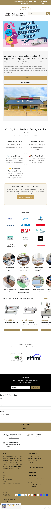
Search (4, 477)
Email (1, 405)
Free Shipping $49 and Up (34, 458)
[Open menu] (3, 13)
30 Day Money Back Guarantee (35, 467)
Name (1, 398)
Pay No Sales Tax (32, 460)
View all (46, 298)
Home (4, 475)
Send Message (25, 424)
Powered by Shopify (7, 501)
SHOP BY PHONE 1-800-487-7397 (11, 484)
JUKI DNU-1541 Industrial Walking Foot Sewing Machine (29, 323)
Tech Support (6, 481)
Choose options (12, 330)
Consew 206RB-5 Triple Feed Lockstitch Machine (11, 323)
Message (2, 411)
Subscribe (35, 387)
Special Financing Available (34, 462)
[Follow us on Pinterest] (9, 495)
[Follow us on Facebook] (4, 495)
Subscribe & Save (44, 2)
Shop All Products (7, 479)
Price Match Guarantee (33, 456)
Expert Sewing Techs (33, 465)
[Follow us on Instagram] (6, 495)
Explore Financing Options (25, 197)
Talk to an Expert (25, 82)
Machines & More (25, 78)
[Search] (48, 13)
